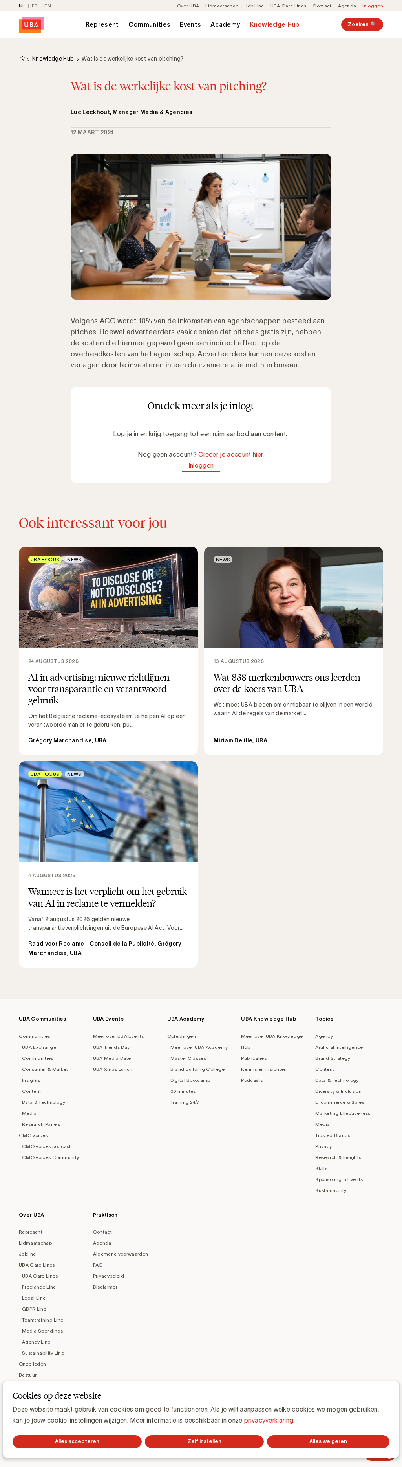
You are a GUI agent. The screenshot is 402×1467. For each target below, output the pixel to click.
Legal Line (34, 1297)
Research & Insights (338, 1157)
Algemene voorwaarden (120, 1253)
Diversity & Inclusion (338, 1091)
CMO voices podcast (46, 1146)
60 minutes (183, 1091)
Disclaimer (105, 1286)
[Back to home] (31, 24)
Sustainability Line (43, 1352)
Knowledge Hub (275, 24)
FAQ (98, 1264)
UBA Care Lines (288, 5)
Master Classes (188, 1058)
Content (31, 1091)
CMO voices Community (50, 1157)
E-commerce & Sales (339, 1102)
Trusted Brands (332, 1135)
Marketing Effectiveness (342, 1113)
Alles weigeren (328, 1441)
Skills (321, 1168)
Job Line (254, 5)
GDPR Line (34, 1308)
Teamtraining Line (42, 1319)
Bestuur (28, 1374)
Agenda (347, 5)
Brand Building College (197, 1069)
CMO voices (33, 1135)
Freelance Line (39, 1286)
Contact (321, 5)
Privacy (323, 1146)
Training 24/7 (185, 1102)
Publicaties (254, 1058)
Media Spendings (42, 1330)
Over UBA (188, 5)
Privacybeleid (108, 1275)
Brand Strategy (332, 1058)
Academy (225, 24)
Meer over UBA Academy (199, 1047)
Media (29, 1113)
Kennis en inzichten (264, 1069)
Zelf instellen (204, 1441)
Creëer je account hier (230, 454)
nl (22, 5)
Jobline (27, 1253)
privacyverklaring (268, 1420)
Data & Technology (43, 1102)
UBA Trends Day (111, 1047)
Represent (102, 24)
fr (35, 5)
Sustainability (330, 1190)
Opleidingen (181, 1036)
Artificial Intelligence (339, 1047)
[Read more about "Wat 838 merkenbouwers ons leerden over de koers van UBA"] (293, 651)
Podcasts (252, 1080)
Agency (324, 1036)
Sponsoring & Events (339, 1179)
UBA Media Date (112, 1058)
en (47, 5)
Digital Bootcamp (190, 1080)
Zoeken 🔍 (362, 24)
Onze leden (32, 1363)
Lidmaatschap (221, 5)
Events (190, 24)
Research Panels (41, 1124)
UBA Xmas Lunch (112, 1069)
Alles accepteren (77, 1441)
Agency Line (36, 1341)
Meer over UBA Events (118, 1036)
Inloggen (372, 5)
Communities (149, 24)
